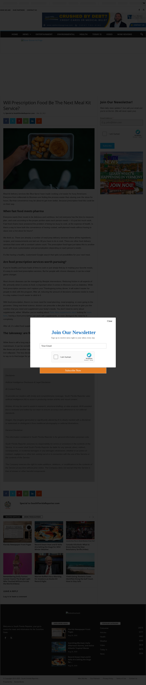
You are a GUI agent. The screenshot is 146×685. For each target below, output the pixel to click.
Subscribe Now (73, 370)
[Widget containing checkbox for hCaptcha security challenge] (73, 356)
